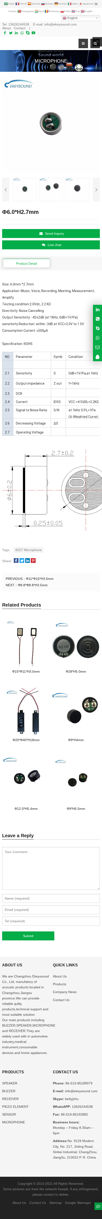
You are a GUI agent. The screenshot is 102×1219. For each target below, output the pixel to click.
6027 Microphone (28, 550)
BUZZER (8, 1091)
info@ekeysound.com (60, 24)
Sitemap (55, 1203)
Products (59, 984)
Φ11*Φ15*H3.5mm (40, 579)
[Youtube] (33, 32)
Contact (19, 28)
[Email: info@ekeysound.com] (97, 347)
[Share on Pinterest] (33, 561)
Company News (65, 992)
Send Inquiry (54, 233)
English (72, 18)
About (6, 28)
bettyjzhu (71, 1099)
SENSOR (9, 1114)
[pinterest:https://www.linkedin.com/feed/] (97, 309)
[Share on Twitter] (22, 561)
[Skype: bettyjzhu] (97, 328)
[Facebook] (5, 32)
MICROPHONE (13, 1122)
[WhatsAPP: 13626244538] (97, 337)
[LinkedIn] (16, 32)
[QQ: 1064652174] (97, 356)
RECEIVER (10, 1099)
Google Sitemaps (78, 1203)
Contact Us (61, 1000)
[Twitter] (11, 32)
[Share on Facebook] (16, 561)
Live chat (54, 245)
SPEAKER (9, 1083)
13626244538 (18, 24)
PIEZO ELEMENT (15, 1107)
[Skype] (28, 32)
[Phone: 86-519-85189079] (97, 318)
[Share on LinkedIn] (27, 561)
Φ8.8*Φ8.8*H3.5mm (33, 585)
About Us (60, 976)
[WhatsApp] (22, 32)
